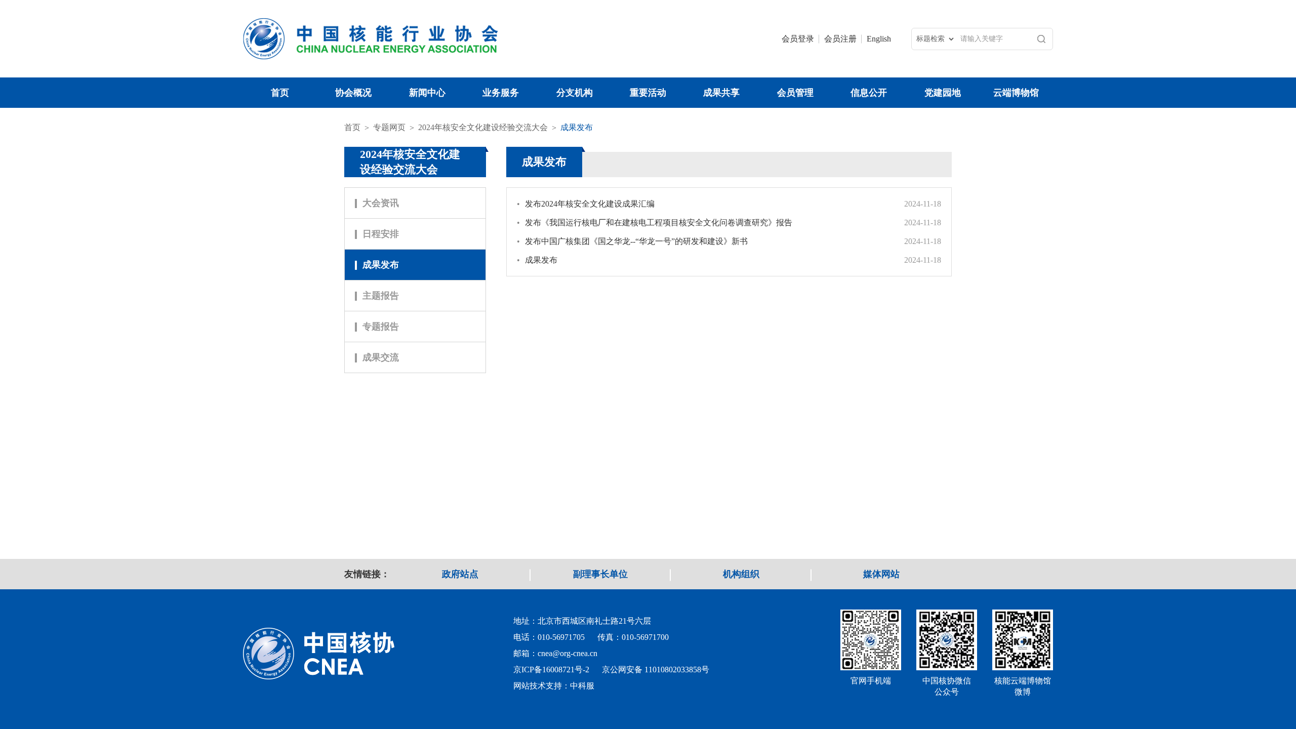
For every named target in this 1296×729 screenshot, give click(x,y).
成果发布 (576, 127)
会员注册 (840, 38)
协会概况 (353, 93)
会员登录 (798, 38)
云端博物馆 (1016, 93)
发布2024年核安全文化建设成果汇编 (586, 203)
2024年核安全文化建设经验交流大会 (483, 127)
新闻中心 (427, 93)
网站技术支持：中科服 (553, 685)
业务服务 (500, 93)
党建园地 (942, 93)
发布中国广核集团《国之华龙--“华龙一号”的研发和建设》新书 (632, 241)
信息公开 (868, 93)
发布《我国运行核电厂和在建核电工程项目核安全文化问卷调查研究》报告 (654, 222)
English (879, 38)
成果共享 (721, 93)
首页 (280, 93)
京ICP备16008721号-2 (551, 669)
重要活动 (648, 93)
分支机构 (574, 93)
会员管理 (795, 93)
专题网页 (389, 127)
